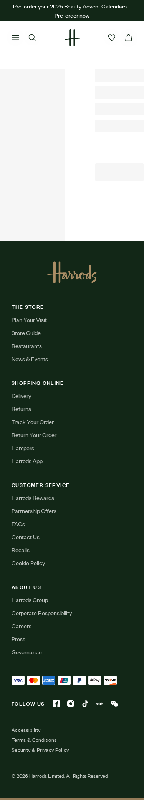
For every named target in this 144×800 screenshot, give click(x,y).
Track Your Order (33, 421)
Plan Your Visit (29, 319)
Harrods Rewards (33, 497)
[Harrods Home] (72, 37)
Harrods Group (30, 599)
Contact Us (26, 537)
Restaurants (27, 345)
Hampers (23, 448)
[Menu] (15, 37)
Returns (21, 408)
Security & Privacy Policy (40, 749)
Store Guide (26, 332)
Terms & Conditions (34, 739)
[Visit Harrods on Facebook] (56, 703)
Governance (27, 652)
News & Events (30, 359)
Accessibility (26, 729)
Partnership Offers (34, 510)
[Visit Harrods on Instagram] (70, 703)
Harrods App (27, 461)
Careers (21, 626)
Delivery (21, 395)
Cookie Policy (28, 563)
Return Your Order (34, 435)
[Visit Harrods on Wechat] (114, 703)
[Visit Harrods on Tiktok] (85, 703)
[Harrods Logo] (72, 272)
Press (18, 639)
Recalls (21, 550)
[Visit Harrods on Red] (99, 703)
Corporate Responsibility (42, 613)
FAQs (18, 524)
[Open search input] (32, 37)
